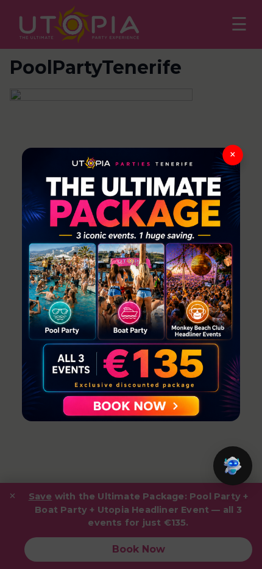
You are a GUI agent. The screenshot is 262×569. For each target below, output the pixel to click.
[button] (232, 465)
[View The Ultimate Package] (131, 284)
